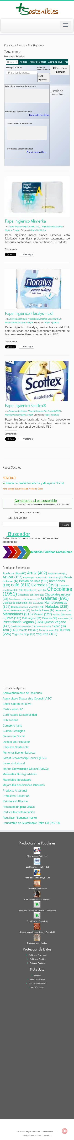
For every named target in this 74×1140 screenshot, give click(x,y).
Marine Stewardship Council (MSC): (26, 769)
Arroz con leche (57, 573)
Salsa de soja (43, 626)
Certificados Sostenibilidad (20, 714)
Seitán (59, 626)
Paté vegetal (31, 618)
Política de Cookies (38, 959)
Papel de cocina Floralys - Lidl (37, 878)
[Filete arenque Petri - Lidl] (37, 850)
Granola (38, 603)
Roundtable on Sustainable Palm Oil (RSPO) (31, 823)
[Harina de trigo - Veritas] (37, 937)
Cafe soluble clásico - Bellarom (37, 899)
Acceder (37, 975)
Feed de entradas (37, 979)
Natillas (59, 614)
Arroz (37, 573)
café (20, 584)
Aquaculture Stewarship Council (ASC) (27, 698)
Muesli (43, 614)
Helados (56, 606)
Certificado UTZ (13, 709)
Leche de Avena (42, 610)
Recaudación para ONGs (19, 806)
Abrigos (23, 62)
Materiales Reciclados (52, 227)
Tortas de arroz (48, 630)
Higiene (9, 230)
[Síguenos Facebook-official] (8, 473)
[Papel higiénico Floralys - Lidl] (37, 861)
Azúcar (12, 577)
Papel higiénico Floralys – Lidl (29, 313)
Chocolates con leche (31, 595)
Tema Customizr (43, 1136)
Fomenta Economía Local (19, 752)
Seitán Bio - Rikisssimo (37, 889)
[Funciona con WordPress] (55, 1131)
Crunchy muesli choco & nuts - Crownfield (37, 932)
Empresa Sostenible (18, 319)
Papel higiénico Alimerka (25, 221)
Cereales (44, 585)
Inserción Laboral (14, 763)
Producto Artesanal (15, 790)
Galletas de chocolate (17, 602)
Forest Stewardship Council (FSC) (24, 227)
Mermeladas (18, 614)
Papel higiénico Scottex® (25, 405)
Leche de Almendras (16, 610)
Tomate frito (28, 630)
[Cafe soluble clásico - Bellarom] (37, 894)
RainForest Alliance (15, 801)
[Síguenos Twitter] (5, 473)
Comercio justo (12, 725)
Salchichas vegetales (23, 626)
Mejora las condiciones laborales (24, 785)
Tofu (10, 630)
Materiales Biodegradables (20, 774)
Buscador (18, 534)
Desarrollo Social (14, 736)
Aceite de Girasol (38, 62)
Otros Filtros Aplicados (60, 69)
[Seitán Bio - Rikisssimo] (37, 883)
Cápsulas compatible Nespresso (24, 599)
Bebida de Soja (33, 581)
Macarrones (63, 610)
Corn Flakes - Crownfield (37, 921)
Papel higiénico (42, 77)
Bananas (29, 578)
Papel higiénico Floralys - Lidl (37, 867)
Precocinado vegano (23, 622)
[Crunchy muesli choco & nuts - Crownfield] (37, 926)
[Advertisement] (37, 660)
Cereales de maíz (35, 590)
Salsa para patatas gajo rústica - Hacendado (37, 910)
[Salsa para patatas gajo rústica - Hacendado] (37, 905)
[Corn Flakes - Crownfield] (37, 915)
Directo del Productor (16, 741)
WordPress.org (37, 987)
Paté (14, 618)
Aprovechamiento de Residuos (22, 693)
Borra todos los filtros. (39, 115)
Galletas (55, 598)
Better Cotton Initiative (17, 704)
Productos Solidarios (16, 796)
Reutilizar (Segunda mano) (20, 817)
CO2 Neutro (10, 720)
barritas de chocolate (49, 577)
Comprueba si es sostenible (35, 501)
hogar (17, 230)
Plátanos (49, 618)
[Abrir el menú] (65, 25)
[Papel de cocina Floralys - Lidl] (37, 872)
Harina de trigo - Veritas (37, 943)
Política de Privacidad (37, 955)
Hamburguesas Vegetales (27, 607)
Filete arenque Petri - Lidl (37, 856)
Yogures (46, 634)
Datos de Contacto (37, 963)
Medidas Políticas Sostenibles (51, 552)
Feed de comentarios (37, 983)
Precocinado (65, 618)
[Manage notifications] (64, 1131)
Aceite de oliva (55, 62)
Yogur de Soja (23, 634)
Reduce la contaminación (19, 812)
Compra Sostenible (32, 1132)
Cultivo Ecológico (14, 731)
